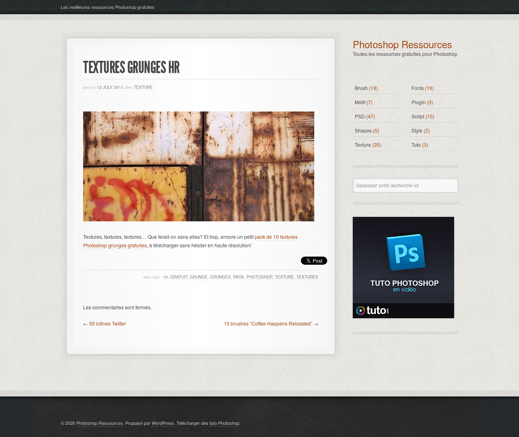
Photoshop (259, 277)
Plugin (419, 102)
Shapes (363, 130)
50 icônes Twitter (107, 323)
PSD (360, 116)
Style (417, 130)
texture (284, 277)
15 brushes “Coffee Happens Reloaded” (268, 323)
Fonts (418, 87)
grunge (199, 277)
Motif (360, 102)
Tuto (416, 144)
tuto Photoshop (224, 423)
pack (238, 277)
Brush (361, 87)
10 (165, 277)
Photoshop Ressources (402, 44)
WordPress (163, 423)
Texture (143, 87)
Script (418, 116)
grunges (220, 277)
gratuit (178, 277)
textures (307, 277)
